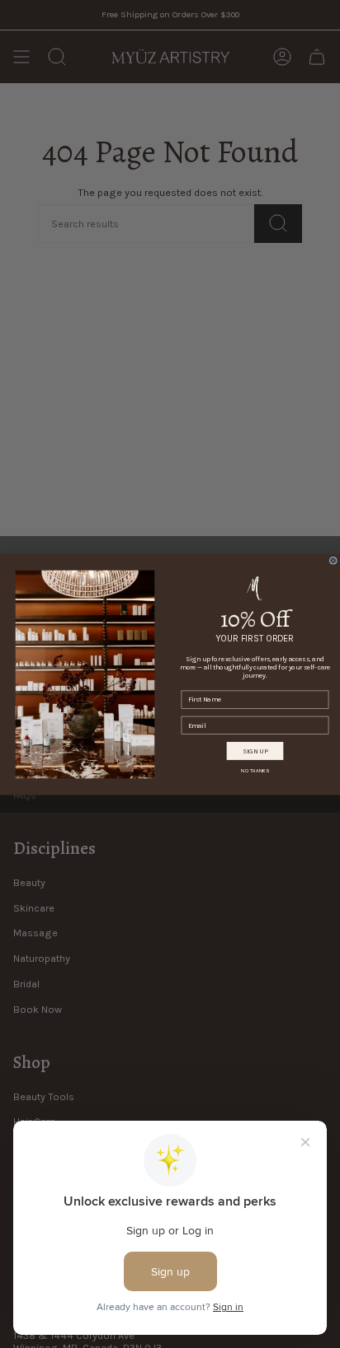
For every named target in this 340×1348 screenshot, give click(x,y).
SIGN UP (255, 750)
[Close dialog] (333, 560)
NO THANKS (255, 770)
